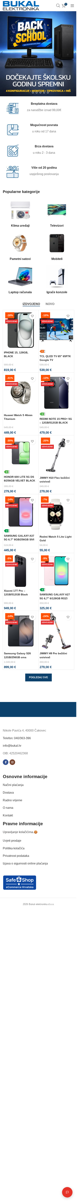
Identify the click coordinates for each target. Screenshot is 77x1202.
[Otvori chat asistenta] (64, 1192)
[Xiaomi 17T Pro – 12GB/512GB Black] (21, 571)
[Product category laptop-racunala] (20, 280)
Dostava (8, 792)
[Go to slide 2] (33, 92)
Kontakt (8, 815)
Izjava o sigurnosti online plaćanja (25, 863)
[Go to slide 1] (29, 92)
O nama (8, 807)
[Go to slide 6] (48, 92)
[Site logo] (21, 5)
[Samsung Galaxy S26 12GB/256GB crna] (21, 631)
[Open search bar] (58, 5)
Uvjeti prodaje (12, 840)
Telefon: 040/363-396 (17, 738)
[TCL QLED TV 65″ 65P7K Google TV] (56, 332)
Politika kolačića (13, 848)
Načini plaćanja (13, 785)
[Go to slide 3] (37, 92)
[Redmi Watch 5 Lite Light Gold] (56, 514)
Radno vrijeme (12, 800)
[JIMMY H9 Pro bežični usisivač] (56, 631)
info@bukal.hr (12, 745)
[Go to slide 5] (44, 92)
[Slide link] (38, 52)
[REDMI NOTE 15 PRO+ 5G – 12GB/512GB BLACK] (56, 395)
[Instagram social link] (12, 762)
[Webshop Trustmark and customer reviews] (19, 882)
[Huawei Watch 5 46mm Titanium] (21, 393)
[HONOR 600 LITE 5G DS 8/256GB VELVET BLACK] (21, 455)
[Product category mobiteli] (56, 247)
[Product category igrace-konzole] (56, 280)
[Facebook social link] (5, 762)
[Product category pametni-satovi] (20, 247)
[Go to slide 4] (40, 92)
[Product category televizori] (56, 214)
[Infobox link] (36, 108)
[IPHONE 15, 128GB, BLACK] (21, 330)
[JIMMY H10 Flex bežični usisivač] (56, 455)
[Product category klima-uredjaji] (20, 214)
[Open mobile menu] (72, 5)
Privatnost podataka (16, 855)
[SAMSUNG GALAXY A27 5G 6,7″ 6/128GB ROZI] (56, 572)
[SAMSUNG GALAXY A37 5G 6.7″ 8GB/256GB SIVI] (21, 514)
